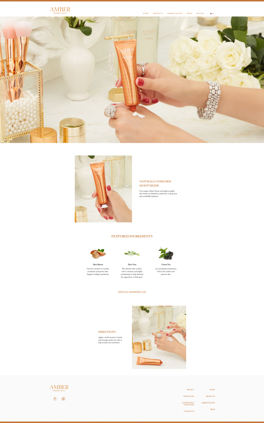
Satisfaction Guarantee (188, 404)
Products (158, 13)
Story (146, 13)
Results (200, 13)
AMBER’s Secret (174, 13)
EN (213, 13)
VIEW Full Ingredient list (132, 292)
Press (189, 13)
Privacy (190, 390)
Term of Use (188, 396)
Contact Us (189, 411)
